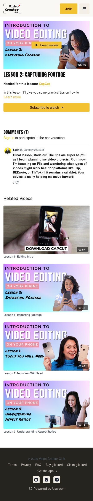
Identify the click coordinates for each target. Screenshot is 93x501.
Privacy (26, 464)
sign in (8, 137)
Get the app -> (47, 471)
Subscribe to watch (44, 107)
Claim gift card (77, 464)
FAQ (38, 464)
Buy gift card (54, 464)
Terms (12, 464)
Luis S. (18, 150)
